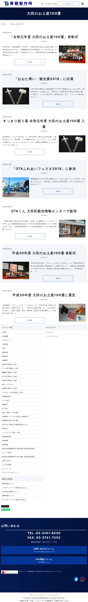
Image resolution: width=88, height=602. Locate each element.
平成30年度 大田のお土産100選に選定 (44, 295)
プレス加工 (6, 400)
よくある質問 (6, 465)
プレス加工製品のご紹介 (10, 368)
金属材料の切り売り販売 (10, 420)
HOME (3, 24)
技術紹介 (5, 428)
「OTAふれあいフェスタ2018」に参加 (44, 169)
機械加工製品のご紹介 (9, 372)
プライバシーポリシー (9, 473)
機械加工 (5, 404)
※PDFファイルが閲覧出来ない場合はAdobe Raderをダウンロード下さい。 (41, 571)
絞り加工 (5, 408)
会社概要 (5, 336)
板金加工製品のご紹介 (9, 364)
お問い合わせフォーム (44, 550)
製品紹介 (5, 356)
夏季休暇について (8, 483)
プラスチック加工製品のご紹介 (12, 392)
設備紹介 (5, 360)
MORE (30, 62)
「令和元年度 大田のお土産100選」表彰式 (44, 37)
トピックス (49, 332)
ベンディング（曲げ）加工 (11, 432)
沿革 (3, 348)
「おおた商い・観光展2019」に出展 (44, 79)
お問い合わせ (6, 460)
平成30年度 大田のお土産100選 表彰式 (44, 253)
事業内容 (5, 352)
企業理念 (5, 344)
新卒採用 (5, 444)
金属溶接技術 (6, 436)
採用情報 (5, 440)
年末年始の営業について (10, 492)
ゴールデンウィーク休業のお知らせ (14, 488)
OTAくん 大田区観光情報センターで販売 (44, 211)
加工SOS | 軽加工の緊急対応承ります (15, 424)
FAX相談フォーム (44, 560)
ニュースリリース (52, 336)
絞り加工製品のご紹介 (9, 376)
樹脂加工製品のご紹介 (9, 388)
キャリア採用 (6, 452)
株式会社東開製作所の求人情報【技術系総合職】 (18, 457)
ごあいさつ (6, 340)
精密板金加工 (6, 396)
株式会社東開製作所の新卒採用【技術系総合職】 (18, 448)
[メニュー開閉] (82, 4)
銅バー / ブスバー (8, 384)
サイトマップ (6, 469)
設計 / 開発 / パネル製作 (10, 412)
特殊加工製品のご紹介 (9, 380)
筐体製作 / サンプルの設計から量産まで (15, 416)
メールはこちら (68, 4)
